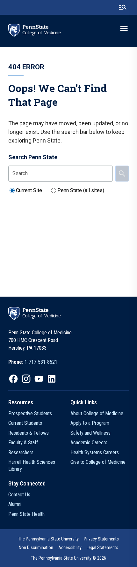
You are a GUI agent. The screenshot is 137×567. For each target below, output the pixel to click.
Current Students (25, 423)
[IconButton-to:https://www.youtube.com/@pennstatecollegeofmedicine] (39, 379)
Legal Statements (102, 547)
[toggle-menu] (124, 28)
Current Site (29, 190)
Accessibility (70, 547)
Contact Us (19, 495)
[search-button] (123, 7)
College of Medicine (41, 32)
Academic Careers (88, 442)
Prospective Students (30, 413)
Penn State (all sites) (80, 190)
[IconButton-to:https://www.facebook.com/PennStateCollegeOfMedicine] (13, 379)
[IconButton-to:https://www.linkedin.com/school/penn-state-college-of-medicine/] (52, 379)
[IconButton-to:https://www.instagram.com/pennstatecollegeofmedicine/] (26, 379)
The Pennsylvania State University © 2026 (68, 558)
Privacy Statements (101, 538)
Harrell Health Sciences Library (31, 465)
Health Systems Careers (94, 452)
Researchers (20, 452)
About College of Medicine (96, 413)
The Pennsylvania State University (48, 538)
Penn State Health (26, 514)
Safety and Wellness (90, 433)
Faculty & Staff (23, 442)
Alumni (14, 504)
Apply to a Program (89, 423)
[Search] (122, 174)
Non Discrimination (36, 547)
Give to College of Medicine (98, 462)
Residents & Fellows (28, 433)
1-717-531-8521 (41, 362)
